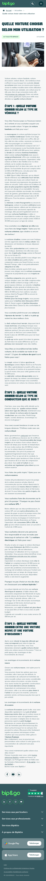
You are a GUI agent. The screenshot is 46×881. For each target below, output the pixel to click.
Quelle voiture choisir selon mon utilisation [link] (18, 14)
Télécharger (34, 843)
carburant (24, 436)
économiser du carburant (15, 94)
